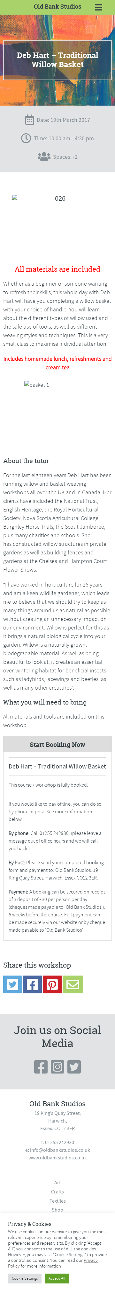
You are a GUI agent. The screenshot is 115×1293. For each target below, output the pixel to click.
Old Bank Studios (57, 6)
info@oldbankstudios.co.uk (60, 1150)
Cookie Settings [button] (25, 1278)
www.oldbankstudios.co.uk (57, 1158)
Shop (57, 1210)
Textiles (58, 1201)
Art (57, 1182)
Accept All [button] (57, 1278)
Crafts (57, 1192)
